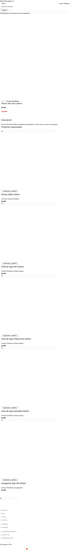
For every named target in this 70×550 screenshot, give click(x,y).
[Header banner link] (35, 275)
